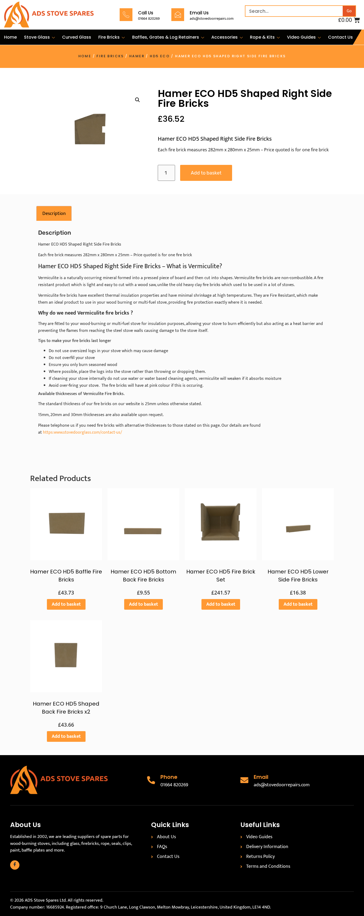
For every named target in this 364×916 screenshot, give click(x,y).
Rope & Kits (262, 37)
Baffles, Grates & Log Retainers (165, 37)
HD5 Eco (160, 56)
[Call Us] (126, 14)
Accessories (224, 37)
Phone (168, 777)
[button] (137, 100)
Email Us (199, 13)
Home (10, 37)
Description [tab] (54, 214)
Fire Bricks (109, 37)
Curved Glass (76, 37)
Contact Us (340, 37)
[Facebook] (14, 865)
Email (261, 777)
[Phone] (151, 780)
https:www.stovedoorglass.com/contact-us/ (82, 432)
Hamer (136, 56)
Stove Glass (37, 37)
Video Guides (301, 37)
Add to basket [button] (66, 604)
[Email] (244, 780)
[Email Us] (177, 14)
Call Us (145, 13)
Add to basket (206, 173)
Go (349, 11)
